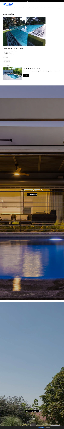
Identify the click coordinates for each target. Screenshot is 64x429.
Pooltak (24, 8)
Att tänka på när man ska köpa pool (11, 51)
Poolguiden (6, 57)
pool (11, 53)
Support (59, 8)
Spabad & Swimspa (32, 8)
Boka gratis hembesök (32, 194)
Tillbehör (50, 8)
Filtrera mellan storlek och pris (32, 411)
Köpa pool (6, 56)
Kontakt (54, 8)
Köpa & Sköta (44, 8)
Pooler (20, 8)
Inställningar (48, 427)
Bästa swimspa (7, 61)
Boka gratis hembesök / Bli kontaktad (32, 1)
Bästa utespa (6, 65)
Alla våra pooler (7, 52)
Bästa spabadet (7, 64)
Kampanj (16, 8)
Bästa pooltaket (7, 60)
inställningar (27, 427)
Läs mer (26, 75)
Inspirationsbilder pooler (9, 54)
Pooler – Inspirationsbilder (31, 68)
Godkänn (41, 427)
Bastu (38, 8)
